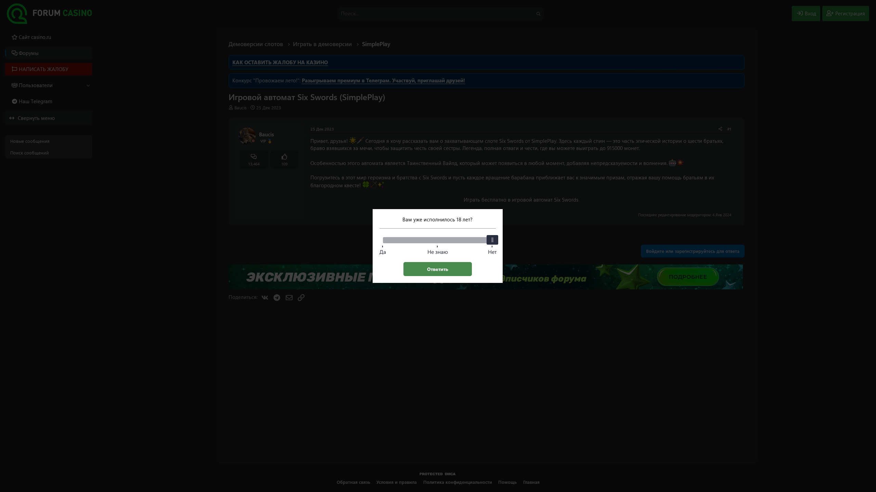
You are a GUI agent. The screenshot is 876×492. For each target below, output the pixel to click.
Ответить (437, 269)
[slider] (492, 240)
